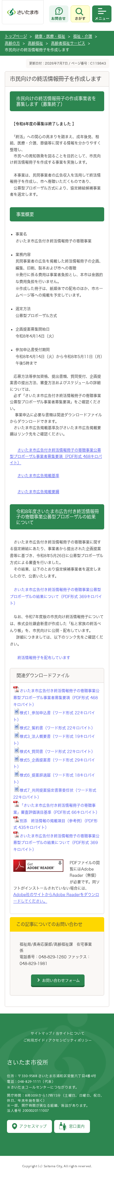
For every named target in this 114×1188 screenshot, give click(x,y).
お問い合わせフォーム (61, 980)
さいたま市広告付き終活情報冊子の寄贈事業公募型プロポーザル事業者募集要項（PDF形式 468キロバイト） (56, 456)
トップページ (16, 36)
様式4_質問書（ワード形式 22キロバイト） (57, 751)
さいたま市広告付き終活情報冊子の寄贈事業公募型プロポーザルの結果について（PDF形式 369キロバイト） (56, 596)
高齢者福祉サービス (68, 43)
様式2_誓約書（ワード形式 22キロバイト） (57, 728)
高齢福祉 (35, 43)
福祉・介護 (82, 36)
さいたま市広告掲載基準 (38, 475)
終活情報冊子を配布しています (43, 658)
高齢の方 (12, 43)
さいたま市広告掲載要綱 (38, 492)
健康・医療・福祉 (50, 36)
